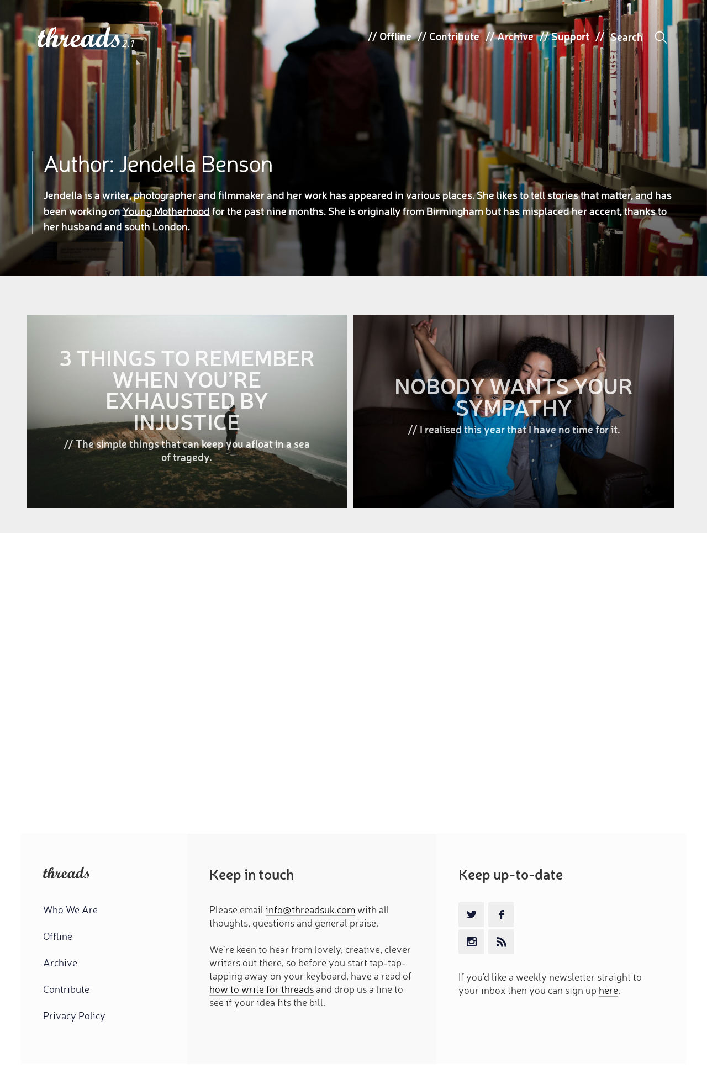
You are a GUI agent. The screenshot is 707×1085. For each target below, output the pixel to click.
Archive (515, 36)
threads (80, 38)
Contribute (454, 36)
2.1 (128, 43)
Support (570, 36)
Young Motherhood (166, 210)
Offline (395, 36)
